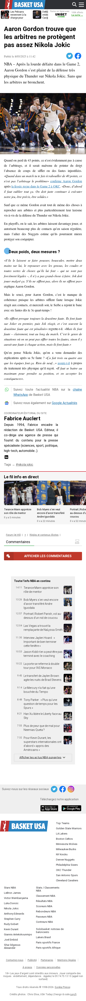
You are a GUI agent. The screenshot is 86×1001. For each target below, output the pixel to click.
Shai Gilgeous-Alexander (12, 946)
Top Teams (62, 823)
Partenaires (47, 960)
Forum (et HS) (13, 535)
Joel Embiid (11, 939)
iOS (50, 809)
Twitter (69, 56)
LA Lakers (61, 833)
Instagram (71, 789)
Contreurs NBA (44, 921)
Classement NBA (45, 895)
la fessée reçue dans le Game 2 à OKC (35, 186)
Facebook (78, 56)
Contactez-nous (14, 960)
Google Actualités (64, 403)
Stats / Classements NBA (47, 889)
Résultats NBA (44, 901)
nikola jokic (25, 464)
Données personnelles (48, 967)
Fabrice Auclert (22, 418)
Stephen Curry (12, 918)
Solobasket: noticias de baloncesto (50, 931)
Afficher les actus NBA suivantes (40, 757)
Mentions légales (66, 960)
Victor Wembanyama (16, 898)
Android (71, 809)
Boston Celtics (64, 838)
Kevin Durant (11, 929)
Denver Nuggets (65, 859)
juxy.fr (73, 994)
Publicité (32, 960)
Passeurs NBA (44, 916)
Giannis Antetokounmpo (18, 934)
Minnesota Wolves (66, 844)
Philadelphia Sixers (67, 864)
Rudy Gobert (11, 924)
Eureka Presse (62, 987)
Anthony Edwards (14, 913)
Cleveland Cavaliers (67, 880)
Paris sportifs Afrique (48, 947)
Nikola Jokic (11, 908)
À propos (27, 967)
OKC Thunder (63, 870)
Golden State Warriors (69, 828)
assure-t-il (64, 363)
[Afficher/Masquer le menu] (81, 4)
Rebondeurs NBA (46, 911)
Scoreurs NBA (44, 906)
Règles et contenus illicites (44, 535)
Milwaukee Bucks (66, 849)
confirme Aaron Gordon (66, 181)
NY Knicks (62, 854)
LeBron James (12, 892)
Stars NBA (10, 887)
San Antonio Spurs (67, 875)
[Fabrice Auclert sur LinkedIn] (6, 458)
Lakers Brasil (43, 937)
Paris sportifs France (48, 942)
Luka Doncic (11, 903)
